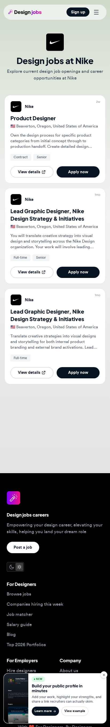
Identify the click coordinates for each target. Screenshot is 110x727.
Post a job (23, 547)
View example (74, 711)
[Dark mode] (11, 567)
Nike (29, 107)
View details (29, 172)
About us (69, 670)
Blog (11, 634)
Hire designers (21, 670)
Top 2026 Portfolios (26, 644)
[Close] (103, 674)
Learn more (43, 711)
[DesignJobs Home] (25, 12)
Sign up (78, 12)
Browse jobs (19, 594)
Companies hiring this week (35, 604)
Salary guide (19, 624)
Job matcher (20, 614)
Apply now (78, 172)
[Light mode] (19, 567)
